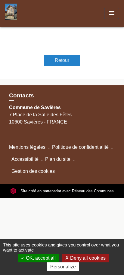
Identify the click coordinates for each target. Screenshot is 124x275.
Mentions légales (27, 147)
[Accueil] (27, 13)
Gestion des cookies (33, 171)
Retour (62, 60)
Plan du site (57, 159)
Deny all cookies (87, 258)
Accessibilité (25, 159)
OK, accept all (40, 258)
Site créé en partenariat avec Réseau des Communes (66, 191)
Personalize (63, 266)
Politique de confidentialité (80, 147)
